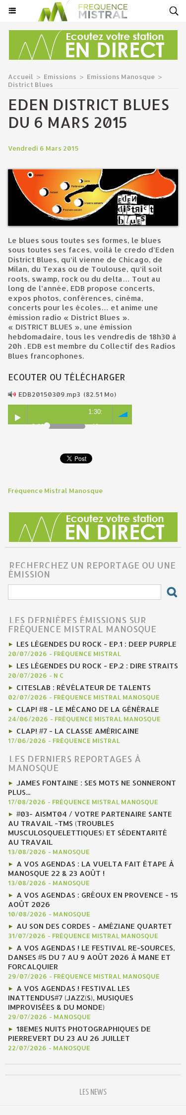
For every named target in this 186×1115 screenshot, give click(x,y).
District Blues (30, 84)
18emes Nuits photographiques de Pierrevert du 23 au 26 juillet (79, 1033)
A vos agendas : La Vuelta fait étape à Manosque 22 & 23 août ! (91, 868)
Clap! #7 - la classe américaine (77, 731)
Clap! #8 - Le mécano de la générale (87, 709)
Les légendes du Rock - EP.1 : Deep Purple (96, 644)
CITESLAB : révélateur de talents (83, 687)
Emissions (60, 77)
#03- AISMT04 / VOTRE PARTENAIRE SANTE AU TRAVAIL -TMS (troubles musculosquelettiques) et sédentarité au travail (90, 828)
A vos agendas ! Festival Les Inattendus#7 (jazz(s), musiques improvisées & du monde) (70, 998)
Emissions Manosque (121, 77)
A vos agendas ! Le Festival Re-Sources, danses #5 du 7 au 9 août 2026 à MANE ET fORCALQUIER (91, 957)
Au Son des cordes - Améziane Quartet (94, 926)
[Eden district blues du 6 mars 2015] (93, 173)
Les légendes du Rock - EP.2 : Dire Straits (97, 665)
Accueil (20, 77)
